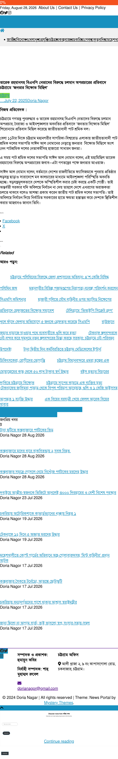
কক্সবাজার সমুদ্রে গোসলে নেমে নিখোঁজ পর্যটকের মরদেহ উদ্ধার (44, 471)
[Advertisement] (37, 639)
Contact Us (68, 7)
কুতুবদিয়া (100, 39)
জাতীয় (11, 39)
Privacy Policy (93, 7)
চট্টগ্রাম (54, 39)
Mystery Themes (58, 702)
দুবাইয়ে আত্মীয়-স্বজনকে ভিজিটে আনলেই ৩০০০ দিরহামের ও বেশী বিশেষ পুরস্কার (58, 492)
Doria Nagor (37, 100)
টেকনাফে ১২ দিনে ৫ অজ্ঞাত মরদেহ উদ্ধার (30, 534)
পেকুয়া (88, 39)
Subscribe (6, 733)
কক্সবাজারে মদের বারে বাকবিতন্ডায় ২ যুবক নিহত (35, 451)
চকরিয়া (78, 39)
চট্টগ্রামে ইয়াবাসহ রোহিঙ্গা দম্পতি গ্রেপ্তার (28, 414)
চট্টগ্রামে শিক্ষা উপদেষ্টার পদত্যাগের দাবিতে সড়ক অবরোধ (41, 409)
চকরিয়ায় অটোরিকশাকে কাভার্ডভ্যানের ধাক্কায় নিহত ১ (38, 513)
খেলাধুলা (34, 39)
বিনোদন (22, 39)
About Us (46, 7)
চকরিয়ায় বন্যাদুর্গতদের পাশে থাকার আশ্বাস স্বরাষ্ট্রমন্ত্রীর (38, 602)
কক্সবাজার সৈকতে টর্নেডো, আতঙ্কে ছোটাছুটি (31, 581)
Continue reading (59, 741)
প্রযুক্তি (44, 39)
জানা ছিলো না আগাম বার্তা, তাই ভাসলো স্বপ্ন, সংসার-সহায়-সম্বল (45, 623)
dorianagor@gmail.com (37, 688)
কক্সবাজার (66, 39)
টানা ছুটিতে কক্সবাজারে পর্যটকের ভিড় (26, 430)
